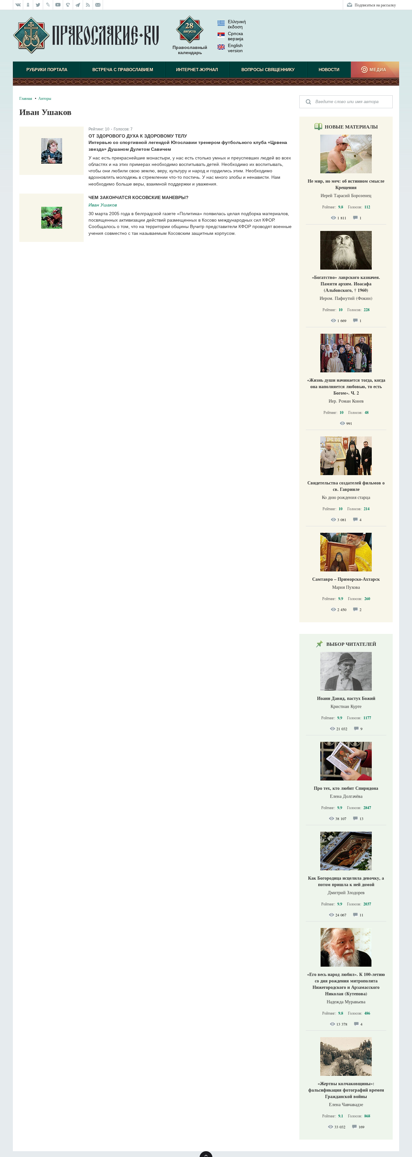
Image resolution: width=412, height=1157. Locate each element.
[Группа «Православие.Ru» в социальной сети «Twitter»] (38, 5)
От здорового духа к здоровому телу (138, 136)
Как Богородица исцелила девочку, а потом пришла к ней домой (346, 881)
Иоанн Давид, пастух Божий (346, 698)
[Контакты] (98, 5)
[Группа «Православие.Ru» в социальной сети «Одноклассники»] (28, 5)
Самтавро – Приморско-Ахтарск (346, 579)
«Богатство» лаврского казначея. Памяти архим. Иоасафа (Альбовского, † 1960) (346, 283)
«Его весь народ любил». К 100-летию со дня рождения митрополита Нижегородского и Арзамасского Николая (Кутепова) (346, 984)
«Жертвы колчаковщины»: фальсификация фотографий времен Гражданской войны (346, 1090)
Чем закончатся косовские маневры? (139, 197)
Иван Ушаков (103, 204)
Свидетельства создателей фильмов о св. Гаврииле (346, 485)
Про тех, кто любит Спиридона (346, 788)
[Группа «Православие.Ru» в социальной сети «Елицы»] (68, 5)
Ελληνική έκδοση (237, 24)
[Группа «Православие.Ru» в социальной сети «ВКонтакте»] (18, 5)
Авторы (44, 98)
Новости (329, 69)
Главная (25, 98)
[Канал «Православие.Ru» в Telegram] (78, 5)
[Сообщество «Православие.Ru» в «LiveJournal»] (48, 5)
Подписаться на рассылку (375, 4)
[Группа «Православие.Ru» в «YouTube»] (58, 5)
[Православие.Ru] (86, 35)
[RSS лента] (88, 5)
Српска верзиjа (235, 36)
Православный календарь (190, 50)
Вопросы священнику (268, 69)
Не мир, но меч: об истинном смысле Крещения (346, 184)
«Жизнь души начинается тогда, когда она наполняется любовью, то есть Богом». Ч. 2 (346, 386)
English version (235, 48)
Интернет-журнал (197, 69)
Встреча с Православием (122, 69)
